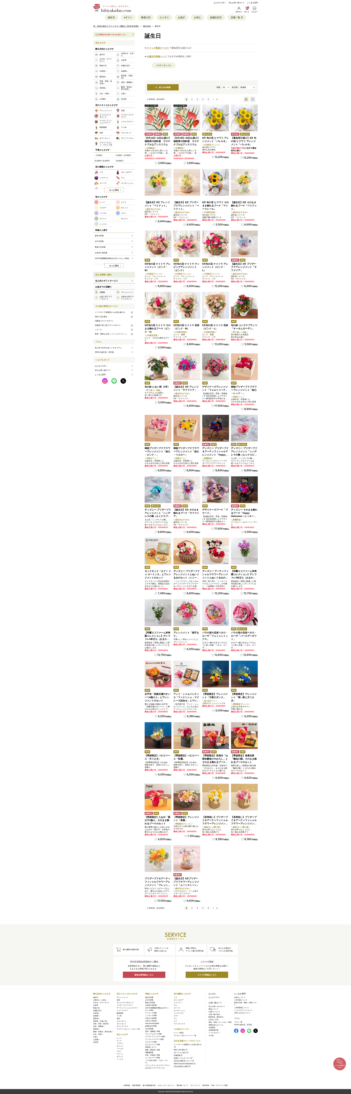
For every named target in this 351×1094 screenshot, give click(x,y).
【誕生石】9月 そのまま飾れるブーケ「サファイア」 (186, 513)
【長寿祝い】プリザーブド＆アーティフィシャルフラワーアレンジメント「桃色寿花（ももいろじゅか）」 (244, 823)
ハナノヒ (98, 329)
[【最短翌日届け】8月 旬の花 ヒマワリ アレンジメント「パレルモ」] (244, 118)
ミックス (120, 1059)
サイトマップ (195, 1085)
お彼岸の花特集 (151, 1005)
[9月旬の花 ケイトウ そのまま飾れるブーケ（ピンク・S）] (158, 305)
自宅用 (95, 1042)
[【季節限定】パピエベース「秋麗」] (186, 735)
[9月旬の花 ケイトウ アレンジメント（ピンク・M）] (158, 244)
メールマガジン (214, 1033)
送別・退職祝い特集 (152, 1031)
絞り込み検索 (165, 87)
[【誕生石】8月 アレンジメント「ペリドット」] (158, 182)
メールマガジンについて (243, 1010)
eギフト (128, 17)
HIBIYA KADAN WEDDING (183, 1064)
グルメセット (122, 1021)
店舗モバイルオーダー (182, 1058)
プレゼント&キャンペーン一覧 (185, 1035)
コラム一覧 (238, 1022)
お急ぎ (181, 17)
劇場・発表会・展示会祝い (103, 1031)
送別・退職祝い (99, 1026)
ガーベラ (177, 1008)
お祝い (95, 1037)
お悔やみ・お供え (99, 1000)
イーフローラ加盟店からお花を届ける (110, 312)
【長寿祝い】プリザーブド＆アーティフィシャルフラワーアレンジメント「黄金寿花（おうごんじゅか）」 (215, 823)
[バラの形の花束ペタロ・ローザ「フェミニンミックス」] (215, 612)
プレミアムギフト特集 (153, 1034)
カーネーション (179, 1010)
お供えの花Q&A (151, 1021)
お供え (197, 17)
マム (175, 1005)
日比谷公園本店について (183, 1061)
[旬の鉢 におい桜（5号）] (158, 366)
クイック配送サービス (158, 48)
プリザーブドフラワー (125, 1005)
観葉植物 (120, 1013)
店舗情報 (177, 1055)
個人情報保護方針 (149, 1085)
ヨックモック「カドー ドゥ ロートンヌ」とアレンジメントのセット (158, 574)
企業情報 (126, 1085)
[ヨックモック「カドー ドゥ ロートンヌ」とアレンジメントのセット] (158, 551)
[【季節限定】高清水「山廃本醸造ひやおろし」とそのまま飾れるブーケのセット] (215, 735)
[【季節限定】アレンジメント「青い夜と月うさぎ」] (244, 674)
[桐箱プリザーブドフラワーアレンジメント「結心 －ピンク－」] (158, 428)
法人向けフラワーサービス (155, 1068)
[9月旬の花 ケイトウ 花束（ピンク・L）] (215, 305)
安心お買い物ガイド (237, 3)
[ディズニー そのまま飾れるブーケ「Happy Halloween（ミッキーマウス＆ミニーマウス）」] (244, 489)
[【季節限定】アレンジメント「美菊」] (186, 797)
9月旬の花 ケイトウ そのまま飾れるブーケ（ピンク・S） (158, 328)
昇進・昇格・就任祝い (101, 1024)
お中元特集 (149, 1000)
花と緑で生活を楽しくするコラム (108, 348)
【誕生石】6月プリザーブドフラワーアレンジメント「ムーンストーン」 (186, 881)
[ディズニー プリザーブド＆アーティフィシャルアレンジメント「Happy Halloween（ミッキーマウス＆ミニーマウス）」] (215, 428)
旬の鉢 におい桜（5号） (157, 386)
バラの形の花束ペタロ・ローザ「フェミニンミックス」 (215, 636)
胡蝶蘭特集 (149, 1052)
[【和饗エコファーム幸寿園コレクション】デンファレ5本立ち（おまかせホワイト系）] (158, 612)
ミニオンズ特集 (151, 1015)
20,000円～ (120, 161)
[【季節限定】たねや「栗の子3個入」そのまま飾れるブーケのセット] (158, 797)
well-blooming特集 (152, 1023)
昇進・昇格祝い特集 (152, 1055)
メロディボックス (163, 65)
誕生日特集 (149, 997)
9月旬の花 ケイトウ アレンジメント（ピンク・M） (158, 267)
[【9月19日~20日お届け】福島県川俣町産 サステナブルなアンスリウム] (186, 118)
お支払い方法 (213, 1019)
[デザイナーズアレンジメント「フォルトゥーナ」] (215, 366)
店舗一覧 (235, 17)
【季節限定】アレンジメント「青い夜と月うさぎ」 (244, 697)
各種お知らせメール (216, 1025)
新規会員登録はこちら (144, 975)
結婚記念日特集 (151, 1026)
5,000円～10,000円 (123, 155)
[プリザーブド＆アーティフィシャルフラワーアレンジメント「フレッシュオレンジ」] (158, 858)
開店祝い (96, 1018)
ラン (175, 1018)
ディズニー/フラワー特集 (154, 1039)
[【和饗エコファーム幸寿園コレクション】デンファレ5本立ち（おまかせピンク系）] (244, 551)
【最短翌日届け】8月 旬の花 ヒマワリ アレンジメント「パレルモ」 (243, 141)
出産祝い (96, 1013)
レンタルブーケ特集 (152, 1058)
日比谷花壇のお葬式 (181, 1066)
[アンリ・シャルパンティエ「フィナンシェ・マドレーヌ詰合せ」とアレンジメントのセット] (186, 674)
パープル (120, 1048)
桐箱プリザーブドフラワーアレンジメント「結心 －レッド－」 (244, 390)
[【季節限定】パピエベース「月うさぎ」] (158, 735)
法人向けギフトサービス (106, 281)
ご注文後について (240, 1000)
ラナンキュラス (179, 1024)
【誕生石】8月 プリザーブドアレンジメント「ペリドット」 (186, 205)
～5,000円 (98, 155)
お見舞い (96, 1039)
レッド (119, 1038)
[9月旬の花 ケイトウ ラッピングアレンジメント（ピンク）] (186, 244)
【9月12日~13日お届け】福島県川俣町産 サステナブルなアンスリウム (158, 141)
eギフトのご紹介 (180, 1052)
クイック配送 (179, 1033)
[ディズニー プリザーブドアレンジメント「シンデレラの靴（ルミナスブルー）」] (158, 489)
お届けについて (214, 1011)
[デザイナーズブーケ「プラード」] (215, 489)
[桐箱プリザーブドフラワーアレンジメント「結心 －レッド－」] (244, 366)
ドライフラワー (122, 1010)
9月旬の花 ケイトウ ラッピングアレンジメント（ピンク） (186, 267)
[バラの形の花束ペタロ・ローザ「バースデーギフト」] (244, 612)
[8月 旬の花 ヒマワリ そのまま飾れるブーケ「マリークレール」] (215, 182)
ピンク (119, 1041)
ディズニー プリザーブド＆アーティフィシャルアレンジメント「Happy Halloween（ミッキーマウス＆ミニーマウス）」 (215, 455)
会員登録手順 (213, 1030)
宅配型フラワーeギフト (104, 321)
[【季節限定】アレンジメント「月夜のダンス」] (215, 674)
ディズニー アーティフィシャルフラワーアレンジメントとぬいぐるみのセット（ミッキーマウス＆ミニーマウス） (215, 577)
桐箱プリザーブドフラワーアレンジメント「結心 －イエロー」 (186, 451)
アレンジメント (122, 997)
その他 (211, 1035)
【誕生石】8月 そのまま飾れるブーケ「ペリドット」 (244, 205)
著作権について (182, 1085)
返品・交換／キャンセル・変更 (220, 1022)
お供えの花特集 (151, 1018)
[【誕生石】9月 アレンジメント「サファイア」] (186, 366)
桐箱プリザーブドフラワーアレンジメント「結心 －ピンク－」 (157, 451)
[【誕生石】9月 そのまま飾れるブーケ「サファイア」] (186, 489)
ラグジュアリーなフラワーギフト (157, 1065)
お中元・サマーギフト (101, 1002)
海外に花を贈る (101, 317)
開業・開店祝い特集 (152, 1050)
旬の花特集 (149, 1029)
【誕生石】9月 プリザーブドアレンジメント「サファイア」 (244, 267)
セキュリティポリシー (166, 1085)
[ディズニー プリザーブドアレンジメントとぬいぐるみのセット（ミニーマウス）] (186, 551)
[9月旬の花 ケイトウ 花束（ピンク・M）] (186, 305)
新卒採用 (205, 1085)
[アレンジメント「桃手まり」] (186, 612)
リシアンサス (179, 1013)
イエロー (120, 1043)
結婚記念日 (216, 17)
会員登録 (212, 1027)
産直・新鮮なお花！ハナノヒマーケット (111, 334)
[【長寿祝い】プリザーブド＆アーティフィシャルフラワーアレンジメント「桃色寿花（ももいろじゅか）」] (244, 797)
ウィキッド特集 (151, 1013)
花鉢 (118, 1018)
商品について (213, 1009)
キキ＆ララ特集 (151, 1042)
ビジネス (164, 17)
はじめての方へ (220, 3)
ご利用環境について (241, 1007)
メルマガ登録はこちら (206, 975)
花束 (118, 1000)
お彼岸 (95, 1005)
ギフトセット (122, 1024)
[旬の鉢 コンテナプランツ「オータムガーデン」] (244, 305)
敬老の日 (146, 17)
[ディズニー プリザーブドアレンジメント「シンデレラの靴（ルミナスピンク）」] (244, 428)
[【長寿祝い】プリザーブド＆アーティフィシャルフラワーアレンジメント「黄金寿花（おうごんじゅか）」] (215, 797)
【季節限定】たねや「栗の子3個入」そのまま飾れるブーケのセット (157, 820)
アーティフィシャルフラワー (127, 1008)
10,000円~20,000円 (102, 161)
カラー (176, 1016)
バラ (175, 997)
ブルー (119, 1051)
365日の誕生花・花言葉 (104, 352)
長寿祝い (96, 1029)
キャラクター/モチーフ (125, 1002)
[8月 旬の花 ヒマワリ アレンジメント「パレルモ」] (215, 118)
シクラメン (178, 1002)
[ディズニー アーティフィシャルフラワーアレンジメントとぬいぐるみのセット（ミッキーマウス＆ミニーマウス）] (215, 551)
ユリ (175, 1021)
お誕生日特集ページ (157, 56)
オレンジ (120, 1046)
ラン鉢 (119, 1016)
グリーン (120, 1054)
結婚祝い (96, 1016)
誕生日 (111, 17)
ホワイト (120, 1056)
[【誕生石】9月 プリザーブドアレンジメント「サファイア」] (244, 244)
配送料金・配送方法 (216, 1017)
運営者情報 (136, 1085)
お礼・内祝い (98, 1034)
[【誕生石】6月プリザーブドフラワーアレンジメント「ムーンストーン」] (186, 858)
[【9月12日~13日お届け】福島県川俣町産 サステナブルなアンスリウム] (158, 118)
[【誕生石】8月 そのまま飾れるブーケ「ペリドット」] (244, 182)
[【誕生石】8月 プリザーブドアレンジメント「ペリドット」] (186, 182)
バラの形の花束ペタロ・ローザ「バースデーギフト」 (244, 636)
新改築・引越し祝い (100, 1021)
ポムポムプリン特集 (152, 1044)
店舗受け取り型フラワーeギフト (108, 325)
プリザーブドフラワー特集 (155, 1036)
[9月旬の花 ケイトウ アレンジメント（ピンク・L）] (215, 244)
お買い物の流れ (214, 1014)
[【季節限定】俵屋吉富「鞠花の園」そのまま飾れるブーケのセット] (244, 735)
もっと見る (114, 190)
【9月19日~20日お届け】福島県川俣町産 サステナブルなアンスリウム (186, 141)
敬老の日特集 (150, 1002)
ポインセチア (179, 1000)
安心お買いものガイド (217, 1006)
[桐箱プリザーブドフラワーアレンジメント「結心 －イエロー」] (186, 428)
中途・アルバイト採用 (219, 1085)
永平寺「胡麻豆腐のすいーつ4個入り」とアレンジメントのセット (157, 697)
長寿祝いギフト (151, 1047)
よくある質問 (252, 3)
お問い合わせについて (242, 1013)
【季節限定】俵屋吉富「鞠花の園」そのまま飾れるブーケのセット (244, 758)
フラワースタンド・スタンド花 (128, 1029)
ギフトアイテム (122, 1026)
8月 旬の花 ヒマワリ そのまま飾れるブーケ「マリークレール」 (215, 205)
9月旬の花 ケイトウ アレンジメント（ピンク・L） (215, 267)
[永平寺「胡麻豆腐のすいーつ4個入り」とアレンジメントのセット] (158, 674)
